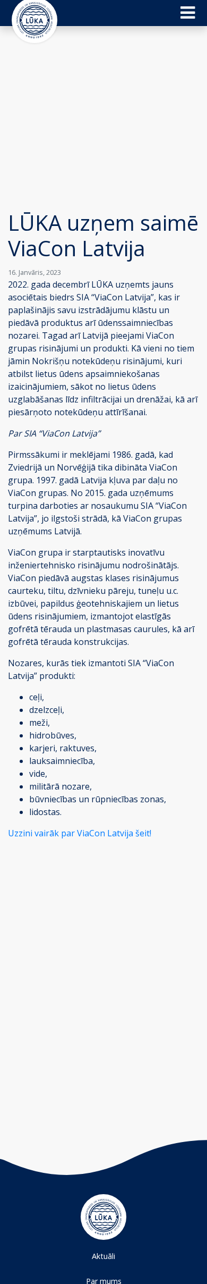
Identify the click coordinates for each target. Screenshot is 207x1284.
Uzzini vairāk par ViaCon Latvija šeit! (79, 833)
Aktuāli (103, 1256)
